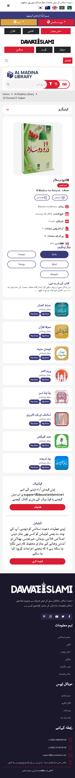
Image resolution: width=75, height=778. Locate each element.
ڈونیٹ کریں (37, 561)
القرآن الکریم (66, 703)
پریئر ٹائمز (67, 710)
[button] (9, 84)
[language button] (64, 84)
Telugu (21, 264)
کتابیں (31, 31)
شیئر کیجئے (63, 185)
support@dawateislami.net (54, 755)
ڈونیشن (68, 60)
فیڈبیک (37, 507)
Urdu (54, 254)
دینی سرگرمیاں (65, 666)
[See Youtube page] (57, 616)
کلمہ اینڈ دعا (66, 717)
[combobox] (30, 84)
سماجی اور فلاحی (64, 637)
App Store (45, 314)
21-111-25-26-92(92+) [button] (57, 747)
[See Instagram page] (50, 616)
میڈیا (62, 50)
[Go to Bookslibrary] (22, 74)
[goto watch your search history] (57, 84)
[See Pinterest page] (44, 616)
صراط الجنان (66, 695)
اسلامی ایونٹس (65, 651)
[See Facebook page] (69, 616)
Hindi (54, 264)
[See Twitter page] (63, 616)
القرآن (12, 31)
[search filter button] (50, 84)
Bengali (54, 274)
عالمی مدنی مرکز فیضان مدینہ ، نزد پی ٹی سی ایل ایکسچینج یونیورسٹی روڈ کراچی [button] (37, 762)
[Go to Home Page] (37, 40)
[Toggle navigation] (6, 60)
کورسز (44, 50)
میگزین (19, 50)
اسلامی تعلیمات (65, 674)
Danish (21, 254)
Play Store (34, 314)
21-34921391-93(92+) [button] (57, 739)
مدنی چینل (55, 31)
